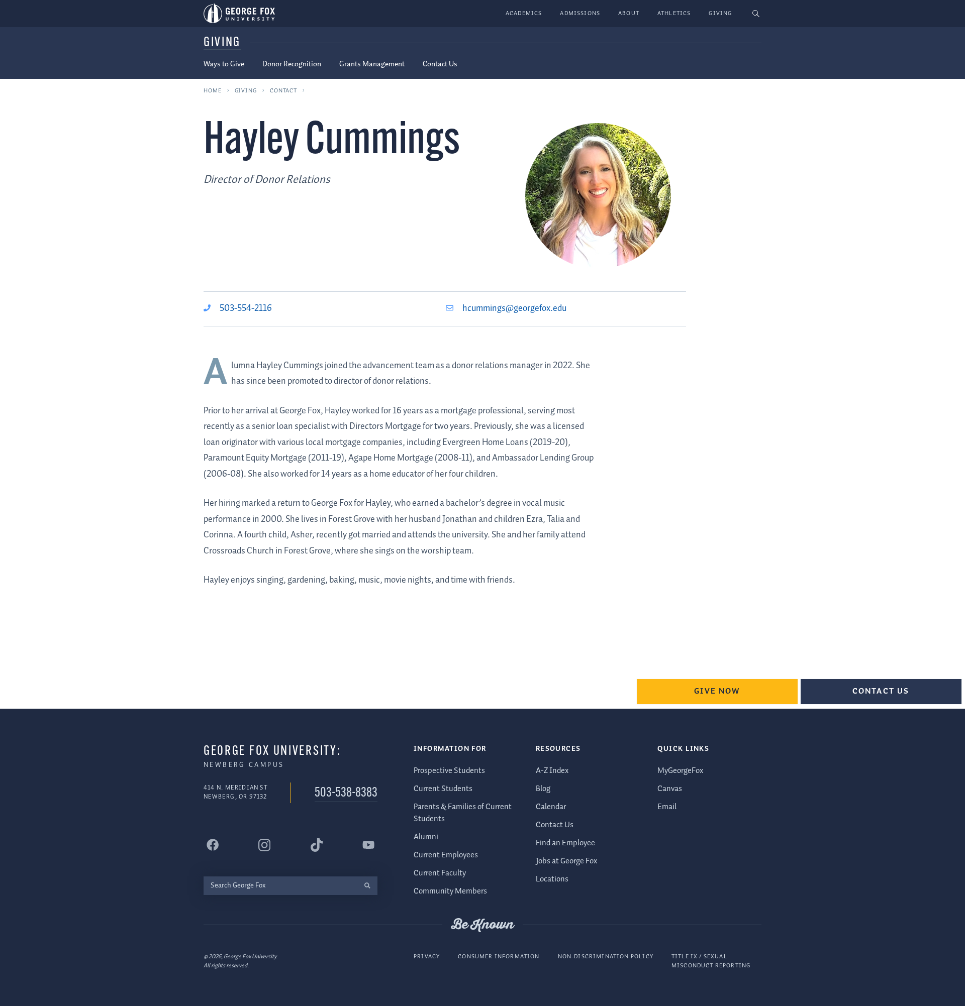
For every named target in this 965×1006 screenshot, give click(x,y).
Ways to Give (224, 64)
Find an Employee (565, 843)
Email (667, 807)
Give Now (717, 691)
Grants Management (372, 64)
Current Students (443, 789)
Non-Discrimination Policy (605, 956)
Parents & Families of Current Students (463, 813)
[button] (756, 14)
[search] (367, 885)
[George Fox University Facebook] (213, 845)
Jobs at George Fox (566, 861)
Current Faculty (440, 873)
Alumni (426, 837)
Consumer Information (498, 956)
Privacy (427, 956)
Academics (524, 13)
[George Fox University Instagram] (264, 845)
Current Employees (446, 855)
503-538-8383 (346, 793)
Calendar (551, 807)
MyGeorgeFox (680, 770)
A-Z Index (552, 770)
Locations (552, 879)
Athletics (674, 13)
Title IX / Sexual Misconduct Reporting (710, 961)
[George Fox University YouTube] (368, 845)
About (628, 13)
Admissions (580, 13)
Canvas (669, 789)
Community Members (450, 891)
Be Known (482, 925)
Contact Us (440, 64)
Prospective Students (449, 770)
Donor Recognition (291, 64)
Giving (720, 13)
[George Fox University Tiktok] (317, 845)
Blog (543, 789)
